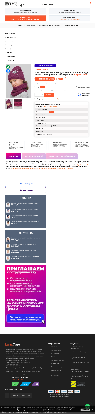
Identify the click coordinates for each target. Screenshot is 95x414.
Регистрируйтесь (75, 19)
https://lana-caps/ (82, 165)
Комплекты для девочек (50, 106)
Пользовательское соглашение (59, 396)
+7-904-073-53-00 (63, 19)
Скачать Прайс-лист (34, 19)
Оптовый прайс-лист (57, 360)
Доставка (54, 346)
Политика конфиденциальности (59, 394)
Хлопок (9, 52)
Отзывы (53, 356)
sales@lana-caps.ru (17, 379)
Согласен (85, 410)
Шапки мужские (12, 41)
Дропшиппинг (55, 363)
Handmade (10, 60)
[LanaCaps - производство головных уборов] (15, 6)
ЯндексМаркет (86, 95)
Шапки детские (11, 45)
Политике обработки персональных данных (53, 412)
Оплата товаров (56, 350)
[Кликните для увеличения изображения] (18, 81)
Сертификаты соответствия (80, 362)
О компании (55, 353)
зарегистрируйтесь (75, 99)
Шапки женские (12, 37)
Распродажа (11, 56)
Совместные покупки (57, 366)
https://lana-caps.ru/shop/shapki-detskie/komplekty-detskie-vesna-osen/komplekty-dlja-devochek (42, 168)
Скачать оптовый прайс (21, 395)
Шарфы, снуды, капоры (14, 48)
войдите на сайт (60, 99)
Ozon (78, 95)
